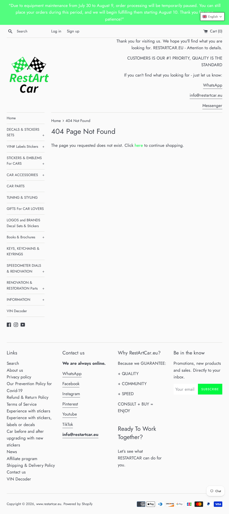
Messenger (212, 105)
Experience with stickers (28, 411)
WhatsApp (212, 85)
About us (15, 370)
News (12, 452)
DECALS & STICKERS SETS (26, 132)
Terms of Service (22, 404)
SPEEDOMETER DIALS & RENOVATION (26, 268)
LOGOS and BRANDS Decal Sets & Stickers (23, 223)
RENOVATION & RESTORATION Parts (26, 285)
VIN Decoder (17, 311)
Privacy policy (19, 377)
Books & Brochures (26, 237)
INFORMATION (26, 299)
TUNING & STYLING (22, 197)
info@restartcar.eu (206, 95)
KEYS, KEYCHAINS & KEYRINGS (23, 251)
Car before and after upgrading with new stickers (25, 438)
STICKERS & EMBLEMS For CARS (26, 160)
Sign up (73, 31)
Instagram (71, 394)
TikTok (67, 424)
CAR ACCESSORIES (26, 174)
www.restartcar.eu (48, 503)
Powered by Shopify (78, 503)
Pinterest (70, 404)
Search (13, 363)
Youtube (69, 414)
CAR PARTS (16, 186)
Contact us (16, 472)
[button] (212, 17)
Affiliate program (22, 459)
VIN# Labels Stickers (26, 146)
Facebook (70, 384)
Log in (56, 31)
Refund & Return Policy (27, 397)
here (139, 145)
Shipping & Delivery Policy (31, 465)
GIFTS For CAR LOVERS (25, 208)
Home (11, 118)
